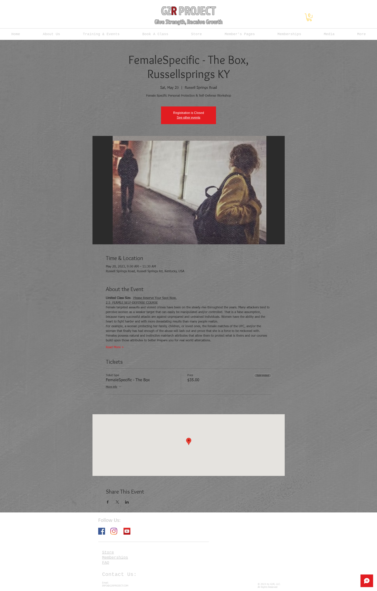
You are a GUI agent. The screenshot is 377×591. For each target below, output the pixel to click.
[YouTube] (127, 531)
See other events (188, 117)
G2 (166, 10)
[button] (309, 17)
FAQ (105, 562)
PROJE (191, 10)
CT (210, 10)
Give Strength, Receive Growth (188, 21)
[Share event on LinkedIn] (127, 502)
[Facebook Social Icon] (101, 531)
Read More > (115, 347)
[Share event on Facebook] (108, 502)
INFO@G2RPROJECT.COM (115, 586)
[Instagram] (113, 531)
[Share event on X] (117, 502)
